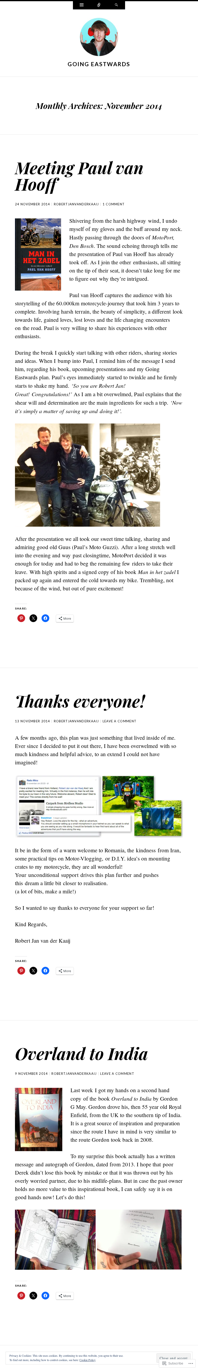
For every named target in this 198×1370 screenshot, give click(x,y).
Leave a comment (120, 721)
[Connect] (99, 5)
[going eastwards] (99, 38)
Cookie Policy (87, 1360)
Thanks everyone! (80, 701)
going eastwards (99, 64)
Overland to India (81, 1053)
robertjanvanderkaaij (76, 204)
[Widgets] (81, 5)
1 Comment (114, 204)
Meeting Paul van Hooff (79, 175)
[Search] (116, 5)
